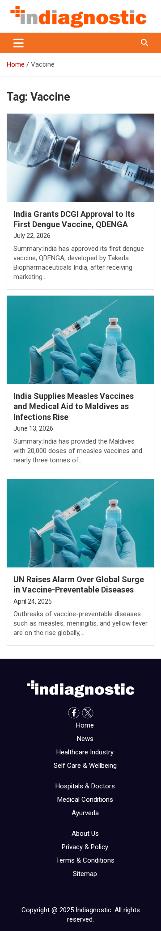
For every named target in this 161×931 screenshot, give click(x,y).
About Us (85, 833)
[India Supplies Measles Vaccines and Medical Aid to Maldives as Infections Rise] (80, 339)
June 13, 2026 (33, 428)
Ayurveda (85, 813)
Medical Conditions (85, 800)
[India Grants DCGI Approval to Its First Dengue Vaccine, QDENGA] (80, 157)
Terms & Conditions (85, 860)
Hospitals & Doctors (85, 786)
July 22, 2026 (32, 235)
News (85, 739)
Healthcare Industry (85, 752)
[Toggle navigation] (18, 43)
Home (85, 725)
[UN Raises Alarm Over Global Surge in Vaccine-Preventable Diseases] (80, 522)
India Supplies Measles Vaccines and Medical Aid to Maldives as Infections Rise (73, 406)
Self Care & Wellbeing (85, 766)
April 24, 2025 (32, 601)
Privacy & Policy (85, 847)
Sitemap (85, 874)
